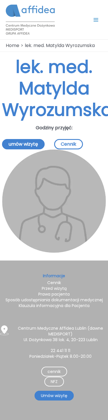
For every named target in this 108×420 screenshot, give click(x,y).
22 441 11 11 (60, 350)
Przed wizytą (54, 288)
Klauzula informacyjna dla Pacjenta (54, 305)
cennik (54, 371)
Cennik (68, 144)
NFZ (54, 381)
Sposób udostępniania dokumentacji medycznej (54, 300)
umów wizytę (23, 144)
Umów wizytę (54, 395)
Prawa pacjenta (54, 294)
